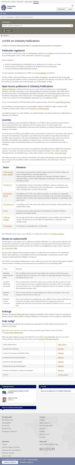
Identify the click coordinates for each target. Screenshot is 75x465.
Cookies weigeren (27, 462)
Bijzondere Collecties (8, 453)
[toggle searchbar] (72, 5)
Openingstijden (6, 423)
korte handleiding (41, 73)
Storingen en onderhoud (9, 431)
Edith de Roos (62, 344)
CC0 (6, 211)
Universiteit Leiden (5, 1)
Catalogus (6, 22)
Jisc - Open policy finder (58, 153)
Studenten (13, 1)
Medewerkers (20, 1)
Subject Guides (6, 456)
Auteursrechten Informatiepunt (13, 332)
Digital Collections (44, 423)
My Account (5, 426)
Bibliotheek (36, 1)
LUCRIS (50, 53)
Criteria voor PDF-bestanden (40, 108)
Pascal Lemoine (63, 375)
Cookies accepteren (10, 462)
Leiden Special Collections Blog (48, 444)
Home (2, 17)
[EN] (70, 9)
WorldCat (42, 437)
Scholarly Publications (9, 89)
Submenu (6, 36)
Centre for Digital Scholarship (11, 447)
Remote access (6, 429)
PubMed (42, 431)
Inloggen (8, 31)
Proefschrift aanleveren (63, 102)
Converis (47, 55)
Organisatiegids (28, 1)
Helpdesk (61, 349)
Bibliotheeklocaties (7, 420)
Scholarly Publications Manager (48, 339)
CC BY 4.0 (8, 185)
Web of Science (44, 434)
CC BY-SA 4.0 (9, 204)
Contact (4, 444)
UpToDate (42, 429)
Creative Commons (58, 234)
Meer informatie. (33, 459)
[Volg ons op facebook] (53, 449)
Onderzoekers (9, 17)
